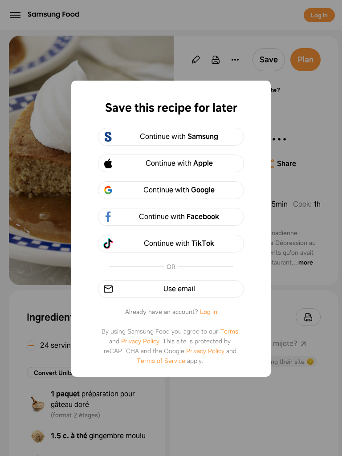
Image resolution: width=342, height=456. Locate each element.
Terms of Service (161, 361)
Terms (229, 331)
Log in (208, 312)
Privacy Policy (140, 341)
